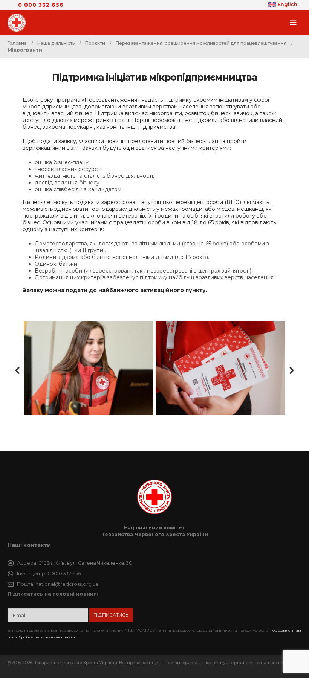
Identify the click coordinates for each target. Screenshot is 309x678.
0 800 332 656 (41, 5)
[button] (295, 22)
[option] (88, 368)
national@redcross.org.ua (67, 584)
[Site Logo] (19, 22)
